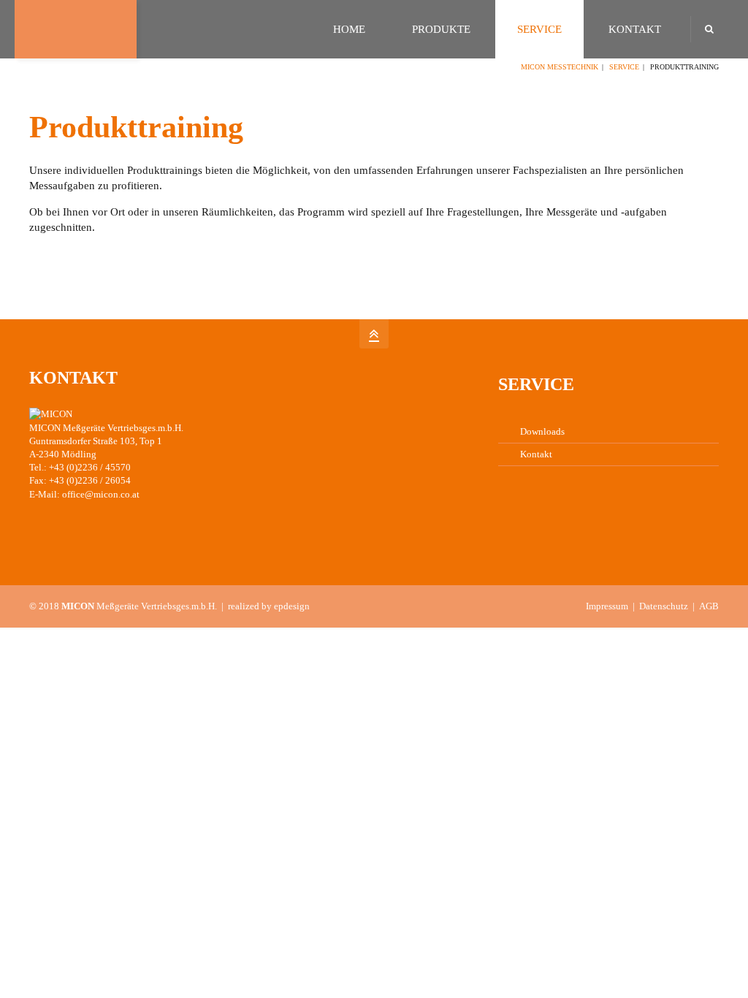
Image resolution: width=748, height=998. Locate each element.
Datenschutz (663, 606)
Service (539, 29)
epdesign (292, 606)
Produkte (441, 29)
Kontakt (634, 29)
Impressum (607, 606)
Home (349, 29)
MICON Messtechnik (559, 67)
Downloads (542, 431)
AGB (709, 606)
